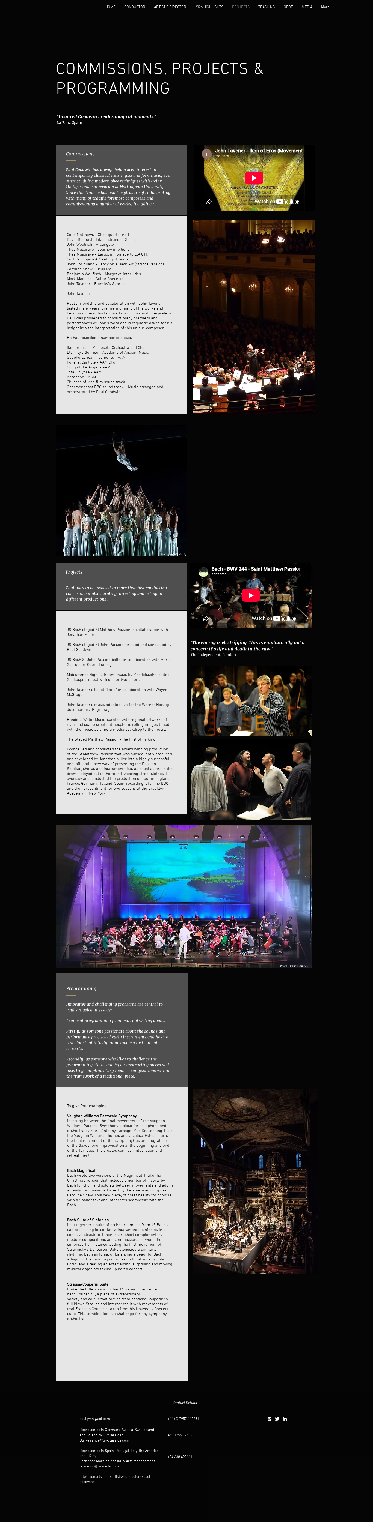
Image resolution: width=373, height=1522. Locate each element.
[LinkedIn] (285, 1419)
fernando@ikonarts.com (99, 1466)
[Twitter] (277, 1419)
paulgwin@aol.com (94, 1419)
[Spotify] (270, 1419)
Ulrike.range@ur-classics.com (104, 1440)
